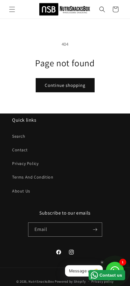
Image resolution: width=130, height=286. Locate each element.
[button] (12, 9)
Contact (20, 150)
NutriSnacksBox (41, 281)
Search (18, 136)
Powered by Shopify (70, 281)
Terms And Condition (32, 177)
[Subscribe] (95, 229)
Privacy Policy (25, 163)
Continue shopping (65, 85)
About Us (21, 191)
